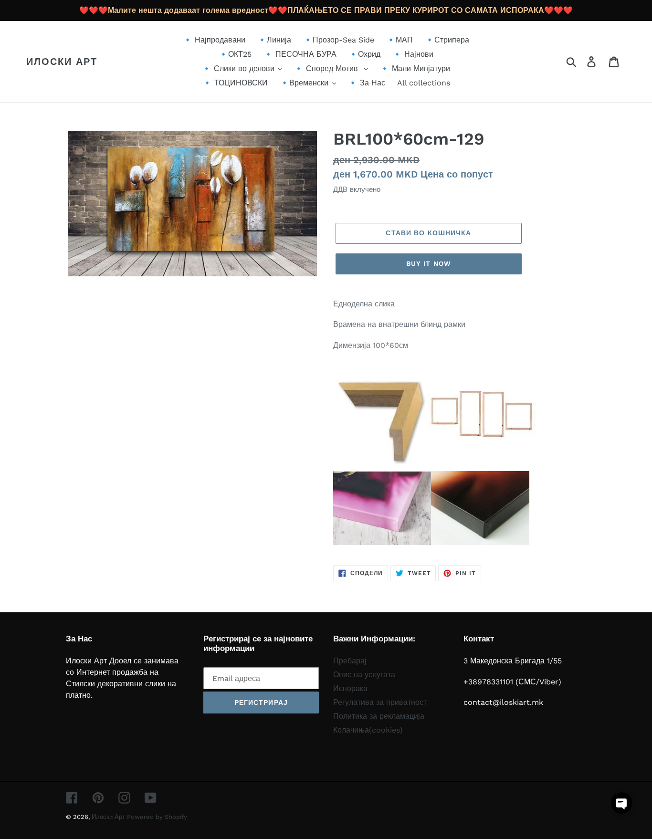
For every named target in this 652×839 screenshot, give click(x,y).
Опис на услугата (364, 674)
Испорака (350, 688)
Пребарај (350, 660)
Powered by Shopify (157, 816)
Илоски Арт (61, 61)
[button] (621, 803)
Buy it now (428, 263)
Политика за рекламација (378, 716)
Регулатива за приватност (380, 702)
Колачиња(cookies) (368, 729)
